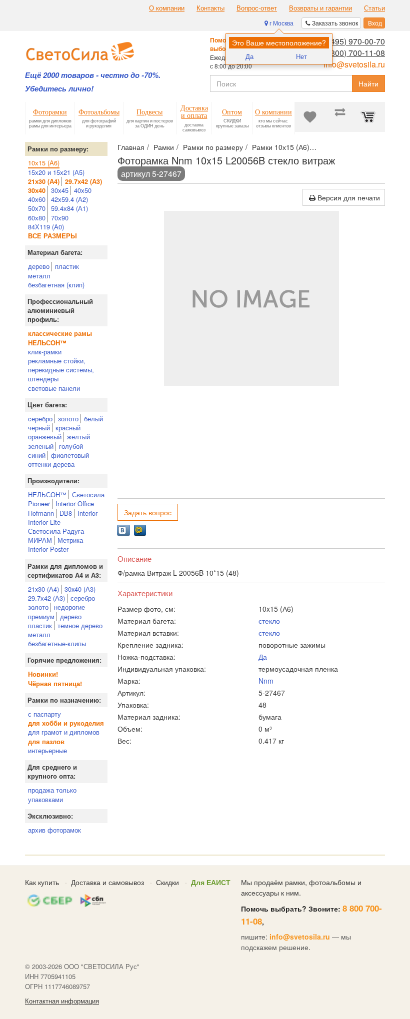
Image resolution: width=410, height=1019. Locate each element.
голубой (71, 446)
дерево (39, 266)
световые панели (54, 388)
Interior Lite (44, 522)
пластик (67, 266)
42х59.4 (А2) (69, 199)
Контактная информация (62, 1001)
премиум (41, 616)
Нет (301, 56)
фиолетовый (70, 455)
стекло (269, 621)
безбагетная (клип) (56, 284)
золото (68, 418)
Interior (88, 513)
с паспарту (44, 714)
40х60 (37, 199)
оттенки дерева (51, 464)
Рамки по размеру (213, 147)
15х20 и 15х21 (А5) (56, 172)
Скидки (167, 882)
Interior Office (75, 503)
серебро (40, 418)
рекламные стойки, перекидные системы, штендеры (61, 369)
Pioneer (39, 503)
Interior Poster (48, 549)
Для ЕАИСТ (210, 882)
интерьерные (47, 750)
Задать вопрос (148, 512)
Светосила (88, 494)
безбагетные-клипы (57, 643)
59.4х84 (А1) (69, 208)
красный (68, 427)
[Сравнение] (340, 117)
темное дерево (80, 625)
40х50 (83, 190)
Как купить (42, 882)
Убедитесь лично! (59, 88)
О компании (166, 7)
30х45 (59, 190)
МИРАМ (40, 540)
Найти (368, 83)
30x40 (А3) (80, 589)
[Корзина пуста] (370, 117)
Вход (374, 22)
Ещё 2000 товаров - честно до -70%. (92, 75)
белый (93, 418)
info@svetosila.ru (354, 64)
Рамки (164, 147)
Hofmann (41, 513)
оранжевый (45, 436)
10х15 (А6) (44, 162)
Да (250, 56)
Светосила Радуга (56, 531)
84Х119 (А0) (46, 226)
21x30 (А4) (43, 589)
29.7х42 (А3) (46, 598)
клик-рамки (45, 351)
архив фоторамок (54, 830)
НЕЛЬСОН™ (47, 494)
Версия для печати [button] (348, 197)
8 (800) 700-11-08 (353, 52)
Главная (131, 147)
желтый (78, 436)
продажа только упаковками (52, 794)
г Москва (281, 22)
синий (37, 455)
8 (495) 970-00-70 (353, 41)
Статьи (374, 7)
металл (39, 275)
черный (39, 427)
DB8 (66, 513)
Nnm (266, 681)
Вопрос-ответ (256, 7)
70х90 (59, 217)
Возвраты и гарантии (320, 7)
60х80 (37, 217)
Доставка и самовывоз (107, 882)
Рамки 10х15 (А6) (281, 147)
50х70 (37, 208)
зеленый (41, 446)
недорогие (69, 607)
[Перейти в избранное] (310, 117)
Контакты (210, 7)
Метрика (70, 540)
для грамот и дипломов (64, 732)
